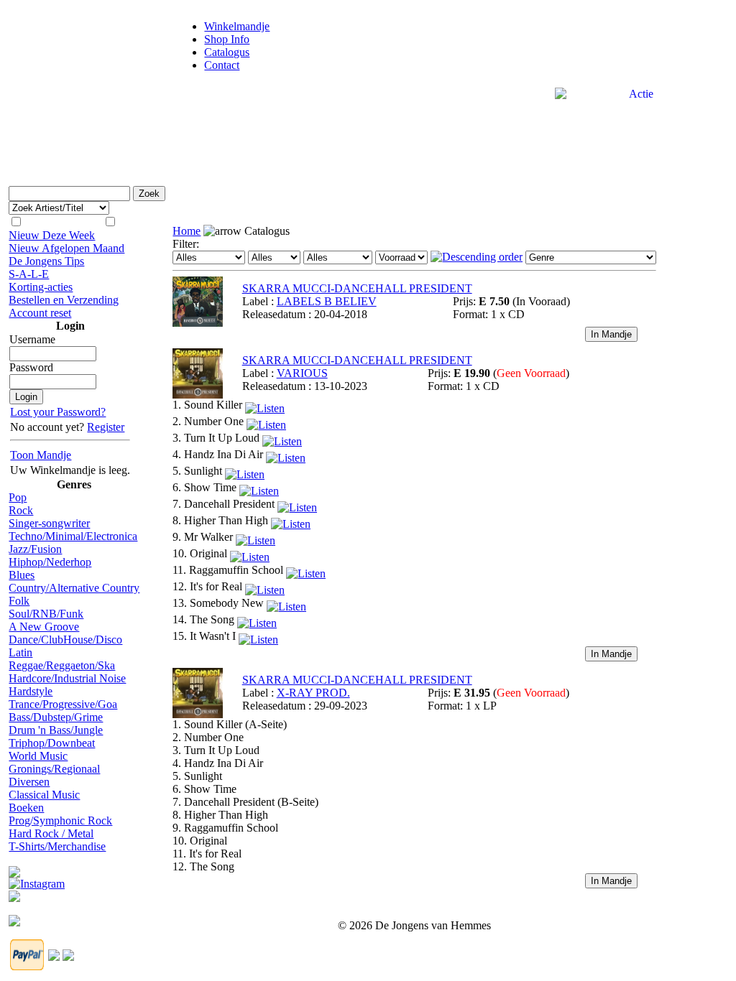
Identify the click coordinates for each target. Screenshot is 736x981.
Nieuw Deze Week (52, 235)
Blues (21, 575)
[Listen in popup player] (265, 405)
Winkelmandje (237, 26)
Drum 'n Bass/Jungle (56, 730)
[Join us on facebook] (14, 868)
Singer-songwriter (49, 523)
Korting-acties (41, 287)
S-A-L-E (29, 274)
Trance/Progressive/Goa (63, 704)
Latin (20, 652)
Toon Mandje (40, 455)
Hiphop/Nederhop (50, 562)
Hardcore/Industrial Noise (67, 678)
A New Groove (44, 626)
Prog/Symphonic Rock (60, 820)
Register (105, 427)
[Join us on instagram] (37, 880)
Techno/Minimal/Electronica (73, 536)
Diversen (29, 782)
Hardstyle (30, 691)
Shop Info (226, 39)
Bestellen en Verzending (64, 300)
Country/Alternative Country (74, 588)
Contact (221, 65)
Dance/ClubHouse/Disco (65, 639)
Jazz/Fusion (35, 549)
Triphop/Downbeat (52, 743)
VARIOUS (302, 373)
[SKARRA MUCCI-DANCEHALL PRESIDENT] (197, 323)
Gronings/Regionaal (54, 769)
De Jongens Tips (46, 261)
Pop (18, 497)
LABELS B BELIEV (327, 301)
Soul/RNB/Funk (46, 614)
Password (31, 367)
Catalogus (226, 52)
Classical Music (44, 795)
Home (186, 231)
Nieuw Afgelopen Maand (66, 248)
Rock (21, 510)
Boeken (26, 807)
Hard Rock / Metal (51, 833)
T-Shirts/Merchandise (57, 846)
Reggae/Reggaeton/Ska (62, 665)
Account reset (40, 313)
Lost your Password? (58, 412)
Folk (19, 601)
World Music (38, 756)
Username (32, 339)
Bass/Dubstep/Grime (56, 717)
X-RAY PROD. (313, 693)
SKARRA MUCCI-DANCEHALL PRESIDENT (357, 288)
